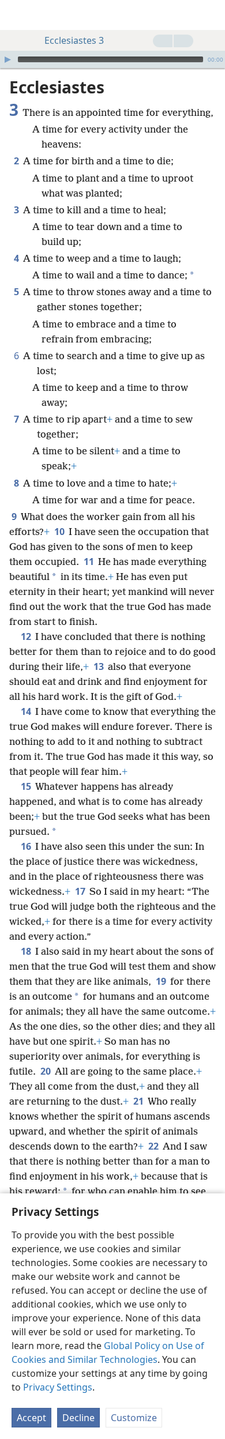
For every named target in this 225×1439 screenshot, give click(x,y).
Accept (31, 1417)
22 (154, 1146)
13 (99, 666)
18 (27, 951)
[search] (210, 15)
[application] (112, 59)
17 (81, 891)
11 (90, 561)
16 (27, 846)
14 (27, 711)
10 (60, 531)
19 (162, 981)
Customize (134, 1417)
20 (46, 1071)
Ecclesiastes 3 (74, 40)
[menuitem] (17, 15)
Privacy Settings (57, 1387)
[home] (17, 15)
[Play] (7, 59)
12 (27, 636)
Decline (78, 1417)
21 (139, 1101)
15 (27, 786)
